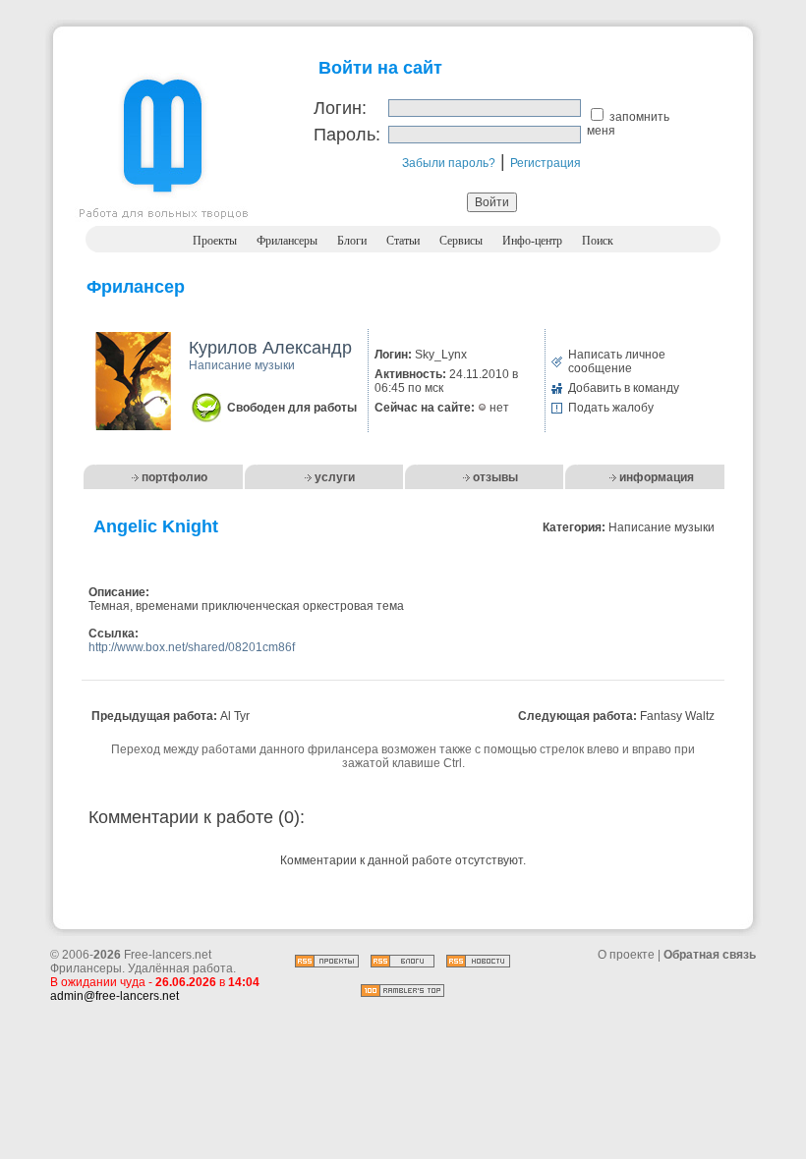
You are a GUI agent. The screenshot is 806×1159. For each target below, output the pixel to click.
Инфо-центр (532, 241)
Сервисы (461, 241)
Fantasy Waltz (677, 716)
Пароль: (347, 134)
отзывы (495, 477)
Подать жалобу (611, 407)
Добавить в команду (623, 388)
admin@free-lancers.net (114, 996)
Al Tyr (235, 716)
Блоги (352, 241)
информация (656, 477)
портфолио (174, 477)
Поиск (597, 241)
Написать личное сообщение (616, 361)
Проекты (215, 241)
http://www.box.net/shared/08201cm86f (191, 647)
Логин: (340, 108)
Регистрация (545, 163)
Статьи (403, 241)
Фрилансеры (287, 241)
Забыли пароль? (448, 163)
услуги (335, 477)
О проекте (626, 955)
